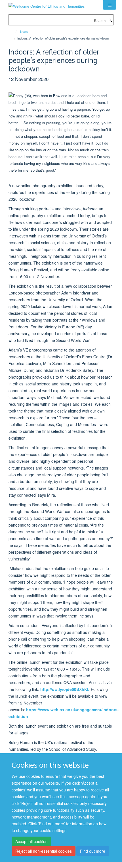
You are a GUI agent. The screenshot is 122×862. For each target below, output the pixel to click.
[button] (109, 5)
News (24, 31)
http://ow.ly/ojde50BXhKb (65, 689)
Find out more (92, 851)
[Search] (110, 20)
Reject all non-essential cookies (43, 851)
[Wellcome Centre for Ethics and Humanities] (47, 4)
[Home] (13, 32)
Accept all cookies (31, 841)
